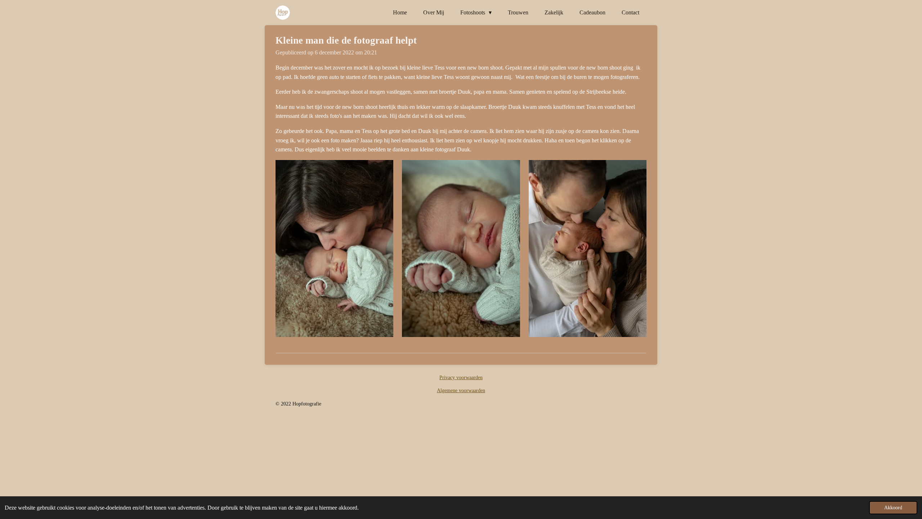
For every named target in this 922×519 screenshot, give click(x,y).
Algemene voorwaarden (461, 390)
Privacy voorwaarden (461, 377)
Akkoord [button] (893, 507)
